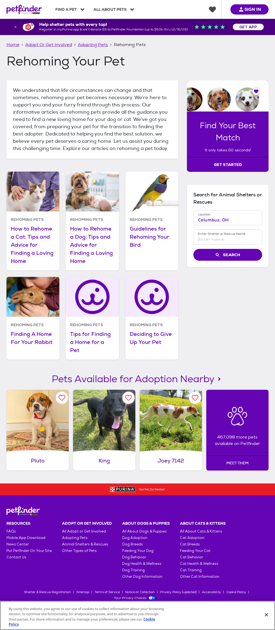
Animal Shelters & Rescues (85, 544)
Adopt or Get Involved (48, 44)
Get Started (228, 164)
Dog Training (133, 570)
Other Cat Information (199, 576)
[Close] (266, 615)
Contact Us (16, 557)
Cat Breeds (190, 544)
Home (12, 44)
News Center (17, 544)
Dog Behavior (134, 557)
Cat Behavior (191, 557)
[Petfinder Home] (24, 9)
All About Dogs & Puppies (144, 531)
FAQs (11, 531)
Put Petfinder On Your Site (29, 550)
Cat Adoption (192, 537)
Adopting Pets (93, 44)
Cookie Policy (236, 592)
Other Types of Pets (79, 550)
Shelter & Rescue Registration (47, 592)
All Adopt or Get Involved (84, 531)
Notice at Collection (140, 592)
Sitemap (82, 592)
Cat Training (191, 570)
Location (204, 214)
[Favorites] (212, 9)
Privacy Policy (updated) (178, 592)
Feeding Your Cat (195, 550)
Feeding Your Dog (138, 550)
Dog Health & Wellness (141, 563)
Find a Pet (66, 9)
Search (231, 254)
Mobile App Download (25, 537)
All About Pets (109, 9)
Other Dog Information (142, 576)
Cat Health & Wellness (199, 563)
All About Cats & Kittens (201, 531)
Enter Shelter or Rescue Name (221, 234)
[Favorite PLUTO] (62, 398)
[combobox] (228, 220)
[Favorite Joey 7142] (195, 398)
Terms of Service (107, 592)
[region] (137, 615)
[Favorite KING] (128, 398)
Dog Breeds (132, 544)
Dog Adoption (134, 537)
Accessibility (211, 592)
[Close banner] (15, 27)
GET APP (248, 27)
